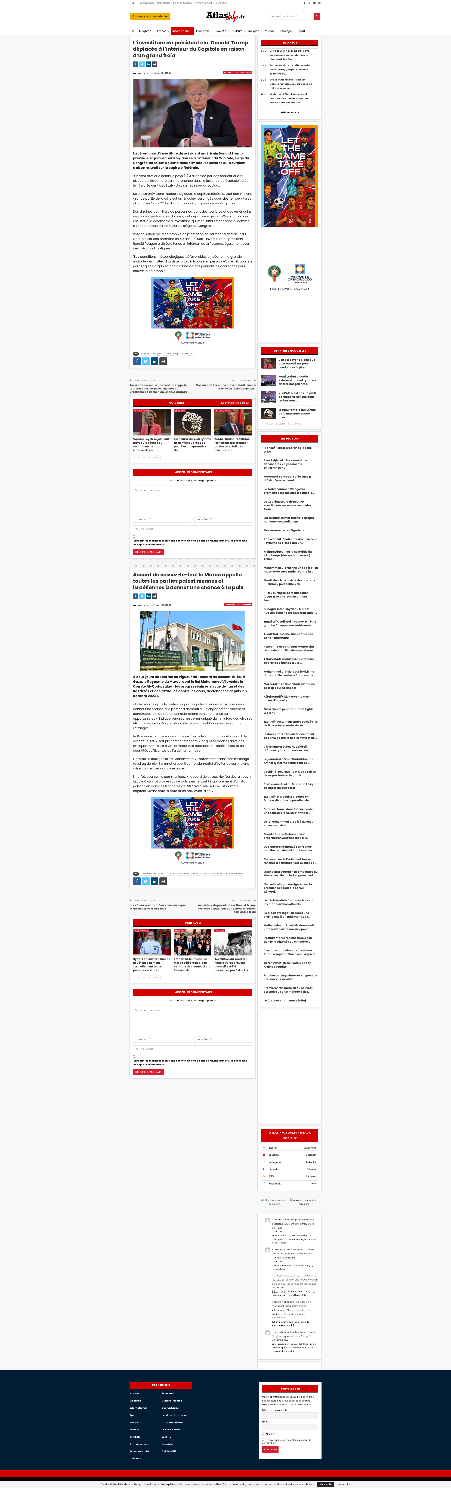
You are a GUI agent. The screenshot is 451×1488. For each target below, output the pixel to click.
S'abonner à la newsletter (150, 16)
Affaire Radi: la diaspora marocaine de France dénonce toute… (289, 661)
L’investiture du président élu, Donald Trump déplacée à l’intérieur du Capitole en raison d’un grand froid (226, 908)
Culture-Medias (172, 1400)
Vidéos (270, 31)
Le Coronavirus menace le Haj (285, 1000)
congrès (157, 353)
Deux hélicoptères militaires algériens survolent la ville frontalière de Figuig (293, 1224)
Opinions (135, 1458)
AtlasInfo (270, 1434)
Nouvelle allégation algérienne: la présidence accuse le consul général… (288, 887)
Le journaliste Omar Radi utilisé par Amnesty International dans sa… (289, 761)
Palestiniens (216, 873)
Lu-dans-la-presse (174, 1415)
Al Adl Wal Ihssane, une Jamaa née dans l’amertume (288, 636)
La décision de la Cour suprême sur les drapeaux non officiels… (289, 902)
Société (221, 31)
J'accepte (325, 1484)
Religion (253, 31)
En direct (229, 72)
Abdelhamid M (280, 1249)
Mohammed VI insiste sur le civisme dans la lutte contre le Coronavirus (289, 673)
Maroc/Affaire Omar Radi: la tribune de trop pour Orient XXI (289, 686)
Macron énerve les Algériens (284, 530)
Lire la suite (343, 1484)
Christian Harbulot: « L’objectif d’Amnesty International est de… (287, 748)
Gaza (171, 873)
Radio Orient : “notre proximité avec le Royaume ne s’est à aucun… (290, 541)
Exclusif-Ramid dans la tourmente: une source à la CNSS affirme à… (288, 811)
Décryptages (147, 3)
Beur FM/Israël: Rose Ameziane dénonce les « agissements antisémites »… (285, 464)
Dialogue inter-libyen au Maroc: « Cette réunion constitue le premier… (290, 611)
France (162, 31)
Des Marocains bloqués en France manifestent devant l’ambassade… (289, 848)
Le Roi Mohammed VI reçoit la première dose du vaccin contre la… (289, 491)
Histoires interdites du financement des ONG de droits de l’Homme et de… (290, 736)
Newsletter (221, 3)
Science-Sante (139, 1451)
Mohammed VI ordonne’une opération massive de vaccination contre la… (291, 569)
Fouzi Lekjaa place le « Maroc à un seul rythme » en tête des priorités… (297, 380)
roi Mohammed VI (234, 873)
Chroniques (164, 3)
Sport (301, 31)
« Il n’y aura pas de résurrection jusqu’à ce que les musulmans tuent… (286, 596)
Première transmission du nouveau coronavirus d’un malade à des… (289, 990)
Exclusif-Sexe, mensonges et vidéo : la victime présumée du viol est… (291, 723)
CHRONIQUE (169, 1451)
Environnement (203, 3)
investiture (187, 353)
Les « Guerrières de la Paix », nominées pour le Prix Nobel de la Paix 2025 (158, 906)
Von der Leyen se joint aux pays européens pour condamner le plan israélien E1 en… (289, 55)
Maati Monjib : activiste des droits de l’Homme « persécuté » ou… (289, 582)
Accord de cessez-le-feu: (153, 873)
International (181, 31)
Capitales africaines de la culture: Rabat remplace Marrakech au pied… (290, 952)
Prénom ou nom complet (275, 1410)
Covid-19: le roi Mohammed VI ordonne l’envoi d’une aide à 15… (286, 836)
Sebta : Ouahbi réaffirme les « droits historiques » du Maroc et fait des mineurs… (291, 84)
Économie (203, 31)
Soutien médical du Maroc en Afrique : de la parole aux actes (291, 786)
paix (205, 873)
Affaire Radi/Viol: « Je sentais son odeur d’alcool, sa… (287, 698)
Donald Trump (171, 353)
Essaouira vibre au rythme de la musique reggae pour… (297, 413)
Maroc (196, 873)
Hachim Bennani (281, 1332)
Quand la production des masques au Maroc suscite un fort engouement (291, 873)
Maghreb (145, 31)
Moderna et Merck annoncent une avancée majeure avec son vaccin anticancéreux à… (289, 98)
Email (265, 1421)
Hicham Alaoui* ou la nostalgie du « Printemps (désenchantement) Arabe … (288, 555)
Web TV (166, 1436)
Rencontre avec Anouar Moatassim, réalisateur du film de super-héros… (290, 648)
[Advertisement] (289, 1066)
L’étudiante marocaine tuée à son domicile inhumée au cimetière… (288, 939)
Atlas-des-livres (172, 1422)
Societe (134, 1429)
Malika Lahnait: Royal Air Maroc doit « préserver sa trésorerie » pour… (289, 927)
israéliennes (183, 873)
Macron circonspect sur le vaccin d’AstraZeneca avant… (287, 478)
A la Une (220, 930)
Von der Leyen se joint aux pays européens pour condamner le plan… (297, 363)
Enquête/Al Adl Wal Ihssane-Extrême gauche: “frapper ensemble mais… (290, 623)
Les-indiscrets (171, 1429)
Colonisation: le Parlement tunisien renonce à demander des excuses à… (290, 861)
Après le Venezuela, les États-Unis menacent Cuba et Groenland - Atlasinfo (291, 1306)
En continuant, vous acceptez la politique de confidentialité (286, 1441)
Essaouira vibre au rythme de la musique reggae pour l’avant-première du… (290, 69)
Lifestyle (286, 31)
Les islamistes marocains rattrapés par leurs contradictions (289, 519)
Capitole (145, 353)
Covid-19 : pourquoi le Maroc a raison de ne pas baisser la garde (290, 773)
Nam (274, 1219)
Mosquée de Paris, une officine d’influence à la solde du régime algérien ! (226, 386)
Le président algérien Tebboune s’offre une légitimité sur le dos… (287, 914)
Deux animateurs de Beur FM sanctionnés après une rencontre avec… (287, 505)
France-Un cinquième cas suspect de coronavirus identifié (290, 977)
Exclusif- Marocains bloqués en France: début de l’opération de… (287, 798)
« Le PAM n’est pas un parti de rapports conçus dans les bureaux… (297, 396)
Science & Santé (182, 3)
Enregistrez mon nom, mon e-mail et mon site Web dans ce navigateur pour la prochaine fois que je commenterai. (190, 542)
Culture (237, 31)
